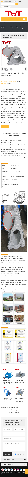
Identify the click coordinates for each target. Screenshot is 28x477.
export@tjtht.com (7, 1)
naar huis (3, 26)
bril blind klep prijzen (14, 412)
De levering (4, 83)
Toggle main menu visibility (24, 19)
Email (5, 126)
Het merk (3, 79)
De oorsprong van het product (9, 81)
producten (10, 26)
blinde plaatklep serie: (14, 410)
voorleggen (7, 454)
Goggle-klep (18, 26)
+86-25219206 (17, 1)
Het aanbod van (5, 86)
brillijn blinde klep (13, 407)
